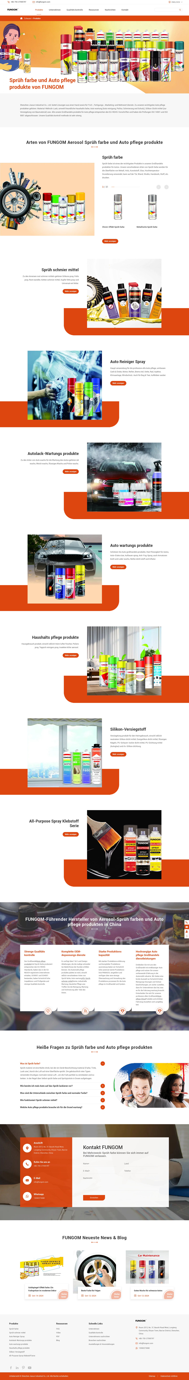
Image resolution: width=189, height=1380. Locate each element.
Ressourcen (94, 10)
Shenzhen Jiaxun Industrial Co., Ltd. (36, 1376)
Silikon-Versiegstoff (128, 729)
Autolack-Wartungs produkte (53, 453)
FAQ (58, 1329)
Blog (58, 1340)
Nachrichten (110, 10)
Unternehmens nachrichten (99, 1336)
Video (58, 1333)
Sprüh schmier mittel (60, 270)
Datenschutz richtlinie (169, 1376)
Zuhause (27, 18)
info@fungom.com (43, 2)
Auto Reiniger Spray (127, 361)
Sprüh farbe (112, 157)
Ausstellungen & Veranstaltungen (101, 1344)
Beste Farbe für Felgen (90, 1290)
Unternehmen (55, 10)
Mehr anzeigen (110, 241)
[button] (158, 187)
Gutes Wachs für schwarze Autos (148, 1290)
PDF (58, 1336)
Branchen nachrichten (97, 1340)
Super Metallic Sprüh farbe (113, 227)
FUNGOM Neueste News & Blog (94, 1237)
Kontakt (125, 10)
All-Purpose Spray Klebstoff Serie (22, 1356)
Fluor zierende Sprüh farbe (148, 227)
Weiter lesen (64, 1295)
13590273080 (39, 1198)
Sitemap (152, 1376)
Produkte (39, 10)
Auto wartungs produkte (131, 545)
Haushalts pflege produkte (55, 637)
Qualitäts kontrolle (75, 10)
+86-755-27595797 (18, 2)
